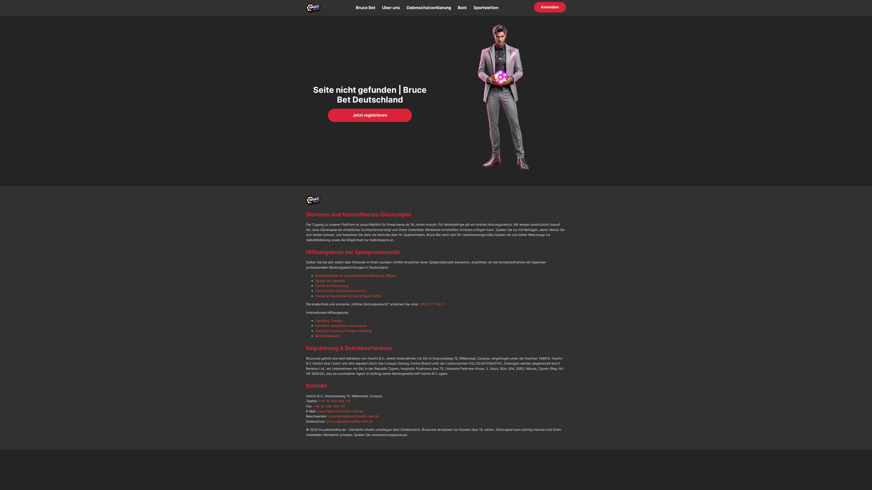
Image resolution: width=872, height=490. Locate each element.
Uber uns (391, 7)
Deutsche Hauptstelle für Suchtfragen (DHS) (348, 296)
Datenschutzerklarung (429, 7)
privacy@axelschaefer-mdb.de (350, 421)
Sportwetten (485, 7)
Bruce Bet (365, 7)
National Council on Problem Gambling (343, 331)
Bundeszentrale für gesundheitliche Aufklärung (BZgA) (355, 275)
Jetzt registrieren (370, 115)
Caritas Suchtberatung (332, 286)
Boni (462, 7)
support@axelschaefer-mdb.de (340, 411)
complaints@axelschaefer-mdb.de (353, 416)
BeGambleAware (327, 336)
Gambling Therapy (329, 321)
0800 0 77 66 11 (432, 304)
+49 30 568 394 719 (329, 406)
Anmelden (550, 7)
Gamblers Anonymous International (341, 326)
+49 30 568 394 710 (334, 401)
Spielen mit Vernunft (330, 281)
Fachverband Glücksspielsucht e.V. (341, 291)
